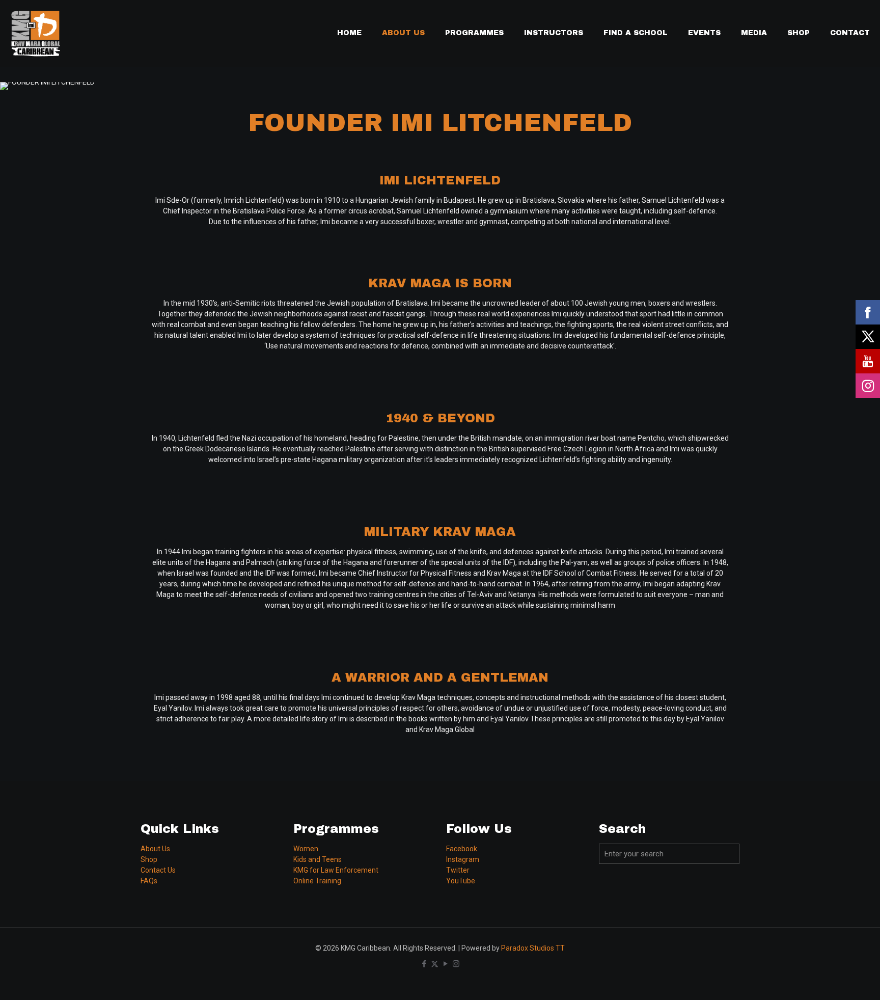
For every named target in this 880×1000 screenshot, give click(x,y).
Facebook (461, 849)
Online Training (317, 881)
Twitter (458, 870)
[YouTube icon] (445, 963)
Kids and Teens (317, 859)
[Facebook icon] (424, 963)
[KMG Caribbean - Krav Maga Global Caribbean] (35, 33)
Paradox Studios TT (533, 948)
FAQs (149, 881)
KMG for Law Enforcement (335, 870)
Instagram (462, 859)
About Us (155, 849)
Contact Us (158, 870)
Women (305, 849)
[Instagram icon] (456, 963)
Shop (149, 859)
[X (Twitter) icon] (434, 963)
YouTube (460, 881)
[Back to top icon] (831, 979)
